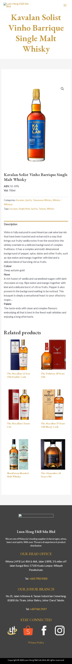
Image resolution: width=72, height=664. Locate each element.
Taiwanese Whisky (42, 200)
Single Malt (24, 208)
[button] (62, 89)
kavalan (13, 208)
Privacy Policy (36, 642)
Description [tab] (10, 224)
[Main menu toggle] (65, 5)
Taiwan (42, 208)
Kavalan (20, 200)
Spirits (28, 200)
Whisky (50, 208)
